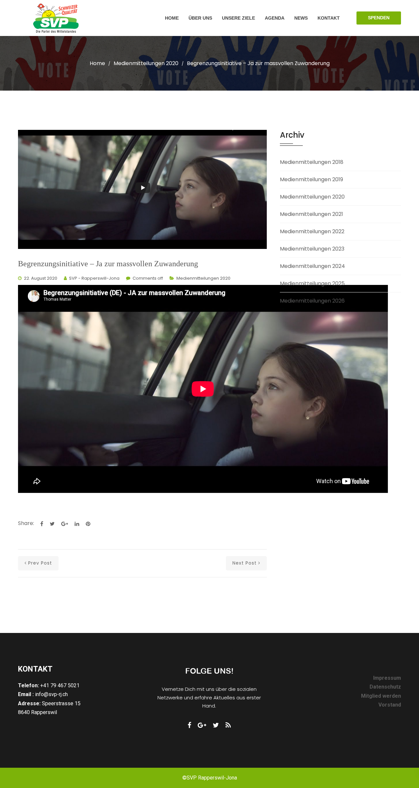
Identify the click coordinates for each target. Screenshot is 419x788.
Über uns (200, 18)
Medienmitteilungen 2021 (311, 214)
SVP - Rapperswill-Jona (94, 278)
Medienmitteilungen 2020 (146, 63)
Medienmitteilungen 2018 (311, 162)
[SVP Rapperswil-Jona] (56, 18)
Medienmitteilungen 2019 (311, 179)
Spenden (379, 17)
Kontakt (329, 18)
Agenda (274, 18)
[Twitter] (216, 725)
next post (244, 563)
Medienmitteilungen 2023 (312, 249)
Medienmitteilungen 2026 (312, 301)
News (301, 18)
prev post (40, 563)
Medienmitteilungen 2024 (312, 266)
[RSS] (228, 725)
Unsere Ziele (238, 18)
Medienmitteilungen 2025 (312, 283)
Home (172, 18)
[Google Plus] (202, 725)
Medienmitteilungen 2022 (312, 231)
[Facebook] (189, 725)
